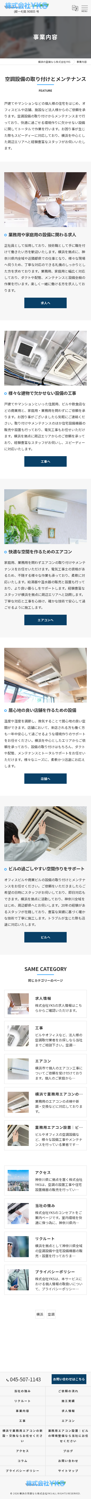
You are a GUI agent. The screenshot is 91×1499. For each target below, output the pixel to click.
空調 (51, 1314)
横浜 (39, 1314)
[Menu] (84, 8)
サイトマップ (68, 1471)
